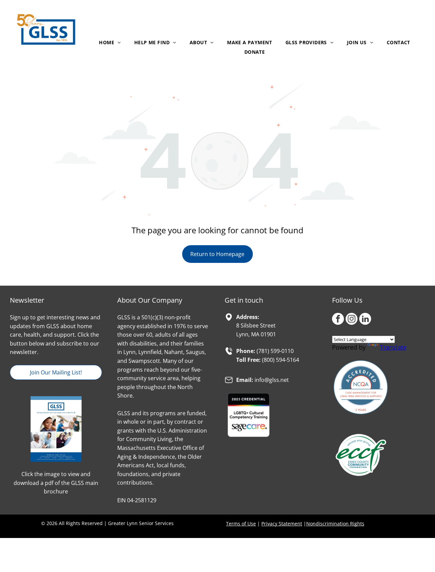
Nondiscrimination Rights (335, 523)
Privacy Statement (281, 523)
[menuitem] (109, 42)
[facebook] (338, 319)
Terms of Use (241, 523)
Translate (393, 347)
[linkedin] (365, 319)
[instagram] (352, 319)
